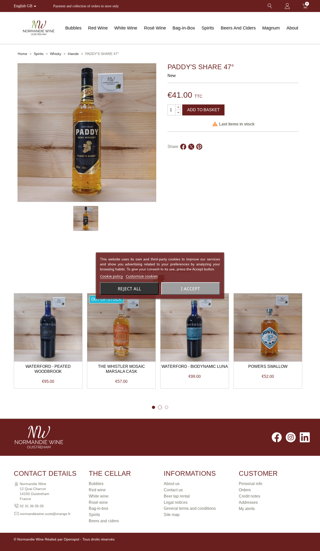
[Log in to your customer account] (287, 6)
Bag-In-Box (183, 27)
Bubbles (73, 27)
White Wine (125, 27)
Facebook (277, 437)
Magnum (271, 27)
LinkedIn (305, 437)
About (292, 27)
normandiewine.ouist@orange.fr (45, 514)
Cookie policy (111, 275)
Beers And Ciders (238, 27)
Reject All (129, 288)
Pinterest (199, 153)
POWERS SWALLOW (268, 366)
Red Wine (98, 27)
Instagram (291, 437)
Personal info (250, 484)
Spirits (208, 27)
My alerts (247, 509)
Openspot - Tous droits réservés (89, 539)
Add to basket (203, 110)
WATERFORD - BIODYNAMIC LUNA (195, 366)
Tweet (191, 153)
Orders (245, 490)
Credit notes (249, 496)
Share (183, 153)
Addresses (248, 502)
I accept (190, 288)
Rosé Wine (155, 27)
